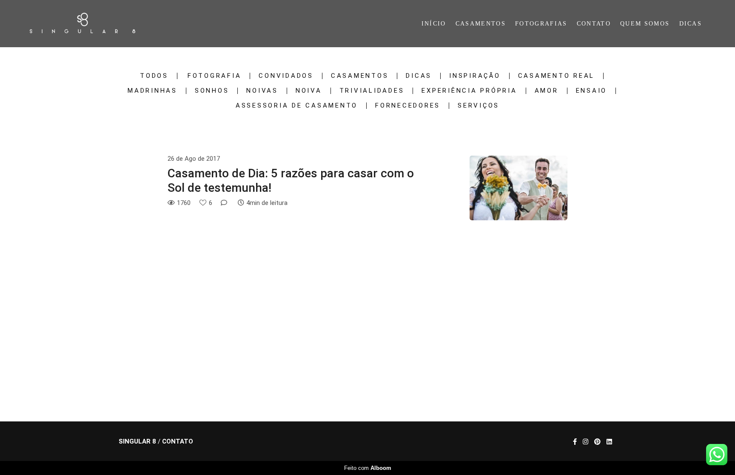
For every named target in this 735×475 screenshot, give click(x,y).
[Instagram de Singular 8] (585, 441)
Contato (177, 441)
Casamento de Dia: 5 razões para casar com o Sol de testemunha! (291, 180)
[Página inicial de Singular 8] (93, 23)
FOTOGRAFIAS (541, 23)
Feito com (367, 468)
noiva (309, 91)
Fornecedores (407, 105)
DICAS (690, 23)
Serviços (478, 105)
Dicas (419, 76)
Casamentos (360, 76)
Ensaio (591, 91)
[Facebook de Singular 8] (575, 441)
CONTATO (594, 23)
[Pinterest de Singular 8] (597, 441)
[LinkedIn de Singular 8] (609, 441)
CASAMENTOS (481, 23)
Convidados (286, 76)
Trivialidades (372, 91)
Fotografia (215, 76)
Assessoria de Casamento (297, 105)
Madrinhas (152, 91)
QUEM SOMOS (644, 23)
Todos (154, 76)
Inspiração (475, 76)
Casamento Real (556, 76)
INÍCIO (434, 23)
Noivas (262, 91)
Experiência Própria (469, 91)
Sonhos (212, 91)
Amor (546, 91)
